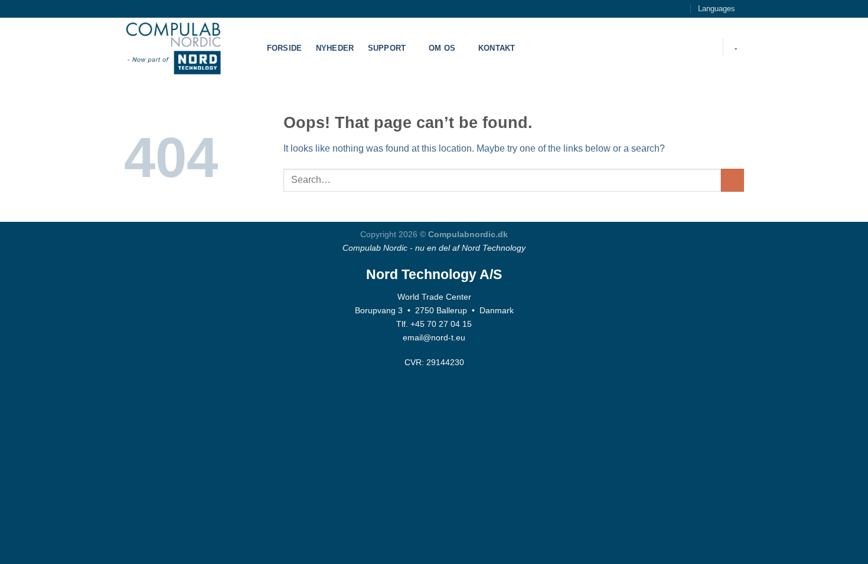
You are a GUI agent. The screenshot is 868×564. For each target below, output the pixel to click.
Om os (442, 48)
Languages (716, 8)
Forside (284, 48)
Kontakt (496, 48)
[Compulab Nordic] (183, 47)
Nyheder (335, 48)
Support (387, 48)
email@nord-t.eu (434, 337)
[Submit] (732, 180)
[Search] (706, 47)
